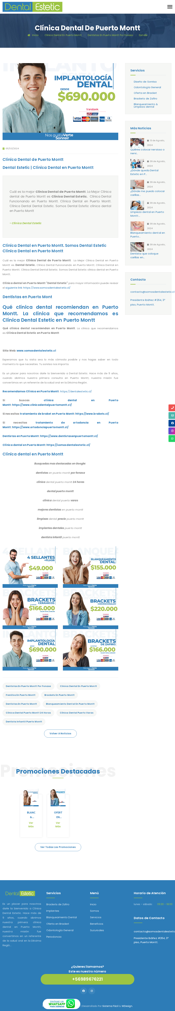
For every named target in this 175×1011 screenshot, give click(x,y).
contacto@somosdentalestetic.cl (152, 292)
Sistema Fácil (110, 1006)
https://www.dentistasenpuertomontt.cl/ (69, 436)
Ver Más (31, 824)
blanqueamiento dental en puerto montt (70, 703)
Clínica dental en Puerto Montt (24, 445)
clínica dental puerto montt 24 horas (28, 712)
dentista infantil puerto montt (24, 721)
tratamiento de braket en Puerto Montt (47, 414)
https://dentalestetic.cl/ (76, 391)
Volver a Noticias (60, 733)
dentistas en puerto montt (21, 703)
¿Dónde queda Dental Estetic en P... (144, 172)
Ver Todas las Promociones (58, 847)
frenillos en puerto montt (21, 695)
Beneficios (96, 924)
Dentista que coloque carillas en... (144, 255)
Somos (94, 911)
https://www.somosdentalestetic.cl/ (46, 287)
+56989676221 (87, 979)
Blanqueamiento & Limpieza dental (146, 105)
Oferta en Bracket (145, 93)
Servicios (95, 917)
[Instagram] (91, 990)
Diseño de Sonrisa (145, 81)
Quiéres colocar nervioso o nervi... (147, 151)
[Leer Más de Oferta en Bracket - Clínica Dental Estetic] (58, 797)
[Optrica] (32, 6)
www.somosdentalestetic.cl (36, 350)
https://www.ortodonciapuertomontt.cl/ (40, 427)
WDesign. (127, 1006)
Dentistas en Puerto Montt (21, 436)
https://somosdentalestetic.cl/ (68, 445)
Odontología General (147, 87)
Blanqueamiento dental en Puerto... (147, 234)
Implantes (52, 911)
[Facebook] (83, 990)
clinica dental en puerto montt (78, 686)
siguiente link (13, 287)
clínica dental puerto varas (76, 712)
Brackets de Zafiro (145, 98)
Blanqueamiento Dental (61, 917)
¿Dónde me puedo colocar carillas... (147, 193)
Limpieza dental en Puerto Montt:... (147, 213)
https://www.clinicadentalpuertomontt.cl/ (42, 405)
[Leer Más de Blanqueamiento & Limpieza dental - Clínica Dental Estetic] (31, 797)
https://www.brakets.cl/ (92, 414)
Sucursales (97, 930)
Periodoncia (53, 937)
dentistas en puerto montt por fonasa (28, 686)
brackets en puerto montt (59, 695)
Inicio (93, 904)
